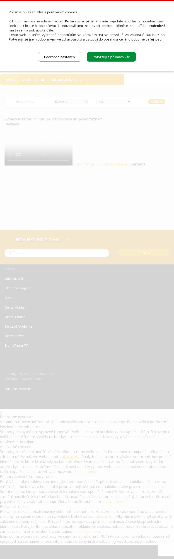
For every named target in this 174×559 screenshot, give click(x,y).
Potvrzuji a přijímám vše (111, 57)
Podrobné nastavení (59, 57)
